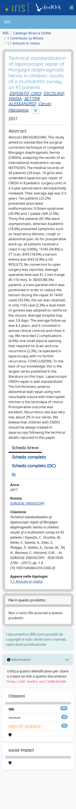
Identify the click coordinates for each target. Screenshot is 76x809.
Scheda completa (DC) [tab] (34, 465)
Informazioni (20, 659)
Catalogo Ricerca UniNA (32, 33)
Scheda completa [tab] (29, 457)
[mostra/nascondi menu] (71, 8)
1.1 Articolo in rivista (23, 43)
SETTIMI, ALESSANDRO (24, 101)
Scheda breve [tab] (25, 447)
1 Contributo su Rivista (25, 38)
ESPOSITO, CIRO (25, 93)
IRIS (6, 33)
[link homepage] (15, 8)
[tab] (14, 474)
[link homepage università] (49, 8)
